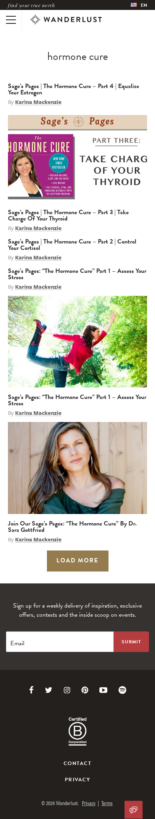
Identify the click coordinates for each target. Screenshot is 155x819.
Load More (77, 560)
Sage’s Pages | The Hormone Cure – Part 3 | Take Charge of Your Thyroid (68, 215)
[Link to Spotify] (122, 690)
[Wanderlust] (66, 20)
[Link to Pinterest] (84, 690)
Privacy (77, 780)
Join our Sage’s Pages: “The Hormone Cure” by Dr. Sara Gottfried (72, 527)
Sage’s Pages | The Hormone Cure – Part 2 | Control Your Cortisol (72, 245)
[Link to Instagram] (67, 690)
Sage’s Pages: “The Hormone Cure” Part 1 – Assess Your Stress (77, 274)
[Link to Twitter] (48, 690)
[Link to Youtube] (103, 690)
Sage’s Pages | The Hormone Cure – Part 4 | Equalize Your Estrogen (73, 89)
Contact (77, 763)
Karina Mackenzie (38, 102)
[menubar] (139, 5)
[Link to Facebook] (31, 690)
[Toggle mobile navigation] (11, 20)
